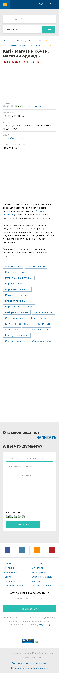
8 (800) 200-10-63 (13, 116)
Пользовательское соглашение (29, 663)
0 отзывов (36, 106)
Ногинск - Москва (41, 585)
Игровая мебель (14, 283)
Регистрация (38, 572)
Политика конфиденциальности (29, 668)
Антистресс (11, 329)
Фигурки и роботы (42, 341)
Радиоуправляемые (16, 335)
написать (46, 437)
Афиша (7, 563)
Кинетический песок (36, 329)
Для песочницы (36, 266)
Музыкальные (42, 323)
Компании (9, 567)
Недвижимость (11, 581)
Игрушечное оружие (17, 295)
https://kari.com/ (13, 138)
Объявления (10, 572)
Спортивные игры (15, 341)
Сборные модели (15, 318)
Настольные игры (15, 272)
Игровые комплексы (17, 289)
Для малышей (13, 266)
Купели (35, 581)
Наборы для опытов (16, 312)
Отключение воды (42, 576)
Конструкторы (39, 318)
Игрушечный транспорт (19, 306)
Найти (49, 29)
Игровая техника (15, 300)
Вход (53, 4)
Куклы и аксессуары (16, 323)
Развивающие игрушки (18, 277)
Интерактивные (43, 312)
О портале (37, 567)
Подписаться (29, 608)
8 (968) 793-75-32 (31, 657)
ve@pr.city (44, 624)
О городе (36, 563)
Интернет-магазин (13, 585)
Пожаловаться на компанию (21, 61)
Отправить (23, 524)
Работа (7, 576)
